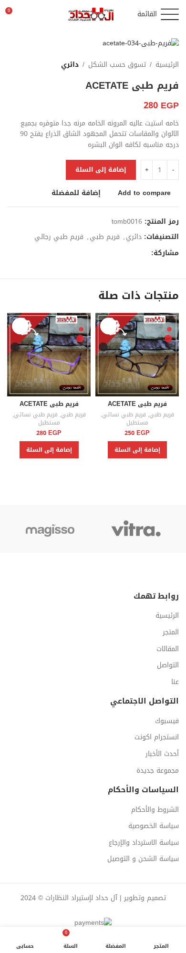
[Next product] (12, 65)
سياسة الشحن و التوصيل (143, 859)
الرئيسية (167, 65)
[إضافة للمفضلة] (108, 326)
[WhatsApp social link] (134, 253)
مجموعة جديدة (157, 771)
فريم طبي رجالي (58, 236)
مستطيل (137, 423)
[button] (137, 449)
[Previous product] (31, 65)
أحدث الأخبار (162, 754)
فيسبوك (167, 721)
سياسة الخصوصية (153, 826)
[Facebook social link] (145, 253)
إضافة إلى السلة (100, 170)
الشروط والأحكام (155, 810)
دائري (70, 65)
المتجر (171, 632)
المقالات (167, 649)
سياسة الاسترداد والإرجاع (144, 843)
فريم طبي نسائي (124, 415)
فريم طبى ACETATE (137, 404)
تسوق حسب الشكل (117, 65)
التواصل (168, 665)
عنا (175, 682)
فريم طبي (105, 236)
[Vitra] (136, 529)
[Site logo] (93, 15)
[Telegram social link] (123, 253)
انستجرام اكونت (156, 737)
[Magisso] (50, 529)
